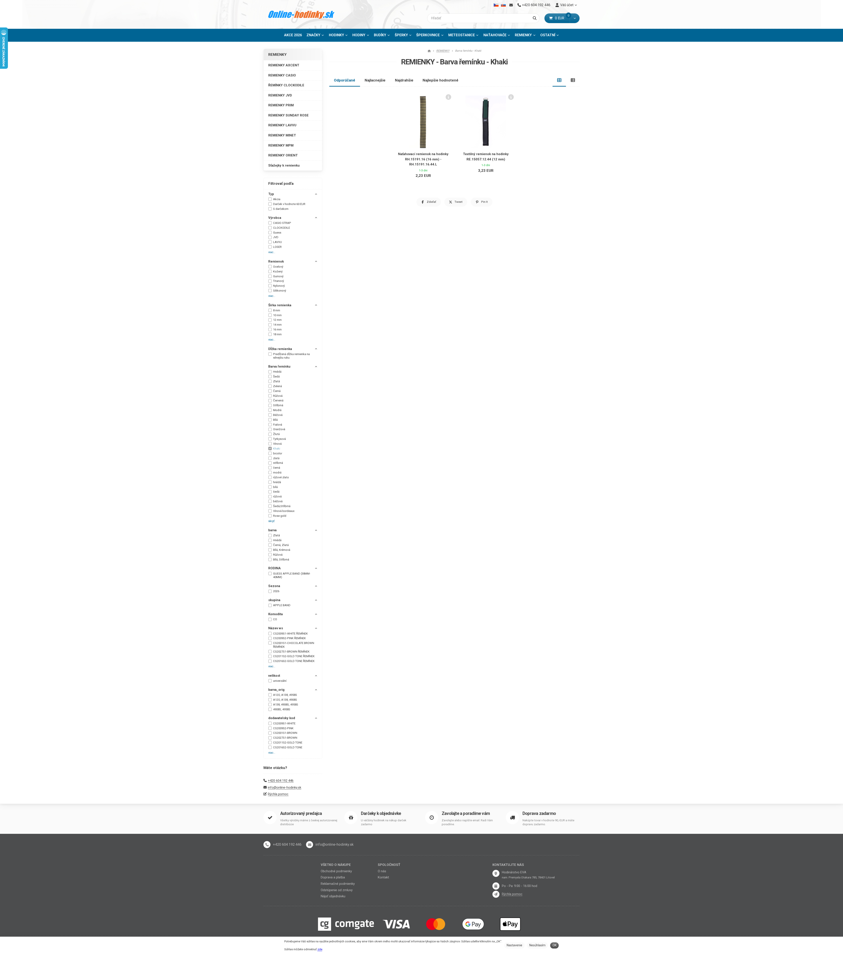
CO (275, 619)
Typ (271, 194)
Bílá (275, 419)
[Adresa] (495, 873)
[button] (575, 18)
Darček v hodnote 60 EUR (289, 204)
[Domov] (301, 14)
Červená (278, 400)
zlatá (276, 458)
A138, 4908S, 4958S (285, 704)
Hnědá (277, 371)
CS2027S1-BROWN (285, 737)
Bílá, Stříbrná (281, 559)
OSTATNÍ (547, 35)
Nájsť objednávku (333, 896)
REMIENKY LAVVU (282, 125)
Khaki (276, 448)
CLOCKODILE (281, 227)
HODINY (358, 35)
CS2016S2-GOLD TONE (287, 747)
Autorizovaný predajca (301, 813)
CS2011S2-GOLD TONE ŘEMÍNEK (294, 656)
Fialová (277, 424)
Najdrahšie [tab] (404, 80)
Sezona (274, 586)
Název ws (275, 628)
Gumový (278, 276)
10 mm (277, 315)
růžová (277, 496)
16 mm (277, 329)
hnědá (277, 482)
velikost (274, 676)
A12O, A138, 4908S (285, 699)
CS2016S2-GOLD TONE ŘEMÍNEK (294, 661)
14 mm (277, 324)
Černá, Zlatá (281, 545)
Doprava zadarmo (539, 813)
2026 (276, 591)
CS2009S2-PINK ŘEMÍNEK (289, 638)
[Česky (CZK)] (496, 5)
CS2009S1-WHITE (284, 723)
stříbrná (278, 462)
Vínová (277, 443)
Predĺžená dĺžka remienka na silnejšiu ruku (291, 355)
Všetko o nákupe (336, 865)
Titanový (278, 281)
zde (319, 949)
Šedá (276, 376)
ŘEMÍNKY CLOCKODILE (286, 85)
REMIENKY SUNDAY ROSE (288, 115)
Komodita (275, 614)
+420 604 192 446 (281, 781)
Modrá (277, 410)
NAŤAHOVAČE (494, 35)
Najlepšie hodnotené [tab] (440, 80)
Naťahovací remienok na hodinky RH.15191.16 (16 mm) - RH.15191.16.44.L (423, 159)
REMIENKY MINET (282, 135)
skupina (274, 600)
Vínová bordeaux (284, 511)
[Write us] (495, 894)
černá (276, 467)
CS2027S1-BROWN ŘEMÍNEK (291, 651)
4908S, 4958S (281, 709)
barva (272, 530)
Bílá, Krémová (281, 549)
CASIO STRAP (282, 223)
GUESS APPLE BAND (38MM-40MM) (291, 575)
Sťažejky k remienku (284, 165)
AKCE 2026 (293, 35)
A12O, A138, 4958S (285, 694)
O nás (382, 871)
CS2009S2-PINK (283, 728)
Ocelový (278, 266)
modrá (277, 472)
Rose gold (279, 515)
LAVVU (277, 242)
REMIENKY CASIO (282, 75)
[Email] (511, 5)
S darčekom (280, 208)
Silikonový (279, 290)
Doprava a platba (333, 877)
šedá (276, 491)
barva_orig (276, 690)
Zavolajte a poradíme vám (466, 813)
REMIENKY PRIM (281, 105)
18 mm (277, 334)
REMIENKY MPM (281, 145)
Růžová (278, 395)
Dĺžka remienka (280, 349)
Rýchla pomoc (278, 794)
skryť (271, 521)
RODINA (274, 568)
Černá (277, 391)
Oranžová (279, 429)
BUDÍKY (380, 35)
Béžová (278, 415)
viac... (271, 252)
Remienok (276, 261)
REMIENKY (526, 36)
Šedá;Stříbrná (281, 506)
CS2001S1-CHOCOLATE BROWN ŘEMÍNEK (293, 644)
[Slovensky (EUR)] (503, 5)
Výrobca (274, 218)
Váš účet (566, 5)
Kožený (278, 271)
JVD (275, 237)
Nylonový (279, 285)
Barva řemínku (279, 366)
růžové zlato (281, 477)
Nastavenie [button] (514, 945)
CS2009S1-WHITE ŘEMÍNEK (290, 633)
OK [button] (555, 945)
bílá (275, 487)
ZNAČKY (313, 35)
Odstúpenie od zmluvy (337, 890)
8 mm (276, 310)
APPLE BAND (281, 605)
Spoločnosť (389, 865)
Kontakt (383, 877)
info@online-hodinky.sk (284, 787)
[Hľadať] (535, 18)
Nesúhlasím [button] (537, 945)
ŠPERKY (401, 35)
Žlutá (276, 434)
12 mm (277, 319)
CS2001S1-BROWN (285, 733)
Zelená (277, 386)
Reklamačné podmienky (338, 884)
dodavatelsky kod (281, 718)
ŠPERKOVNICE (428, 35)
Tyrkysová (279, 439)
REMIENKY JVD (280, 95)
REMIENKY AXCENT (283, 65)
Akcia (276, 199)
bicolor (277, 453)
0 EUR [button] (562, 18)
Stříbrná (278, 405)
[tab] (559, 80)
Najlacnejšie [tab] (375, 80)
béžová (278, 501)
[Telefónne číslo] (266, 844)
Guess (277, 232)
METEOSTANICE (461, 35)
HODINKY (336, 35)
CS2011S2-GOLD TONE (287, 742)
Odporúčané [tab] (344, 80)
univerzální (279, 680)
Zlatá (276, 381)
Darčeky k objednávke (381, 813)
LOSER (277, 246)
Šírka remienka (279, 305)
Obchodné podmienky (336, 871)
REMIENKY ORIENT (283, 155)
